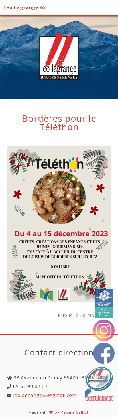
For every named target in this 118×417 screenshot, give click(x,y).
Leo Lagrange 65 (24, 7)
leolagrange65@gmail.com (44, 395)
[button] (110, 7)
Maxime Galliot (74, 412)
